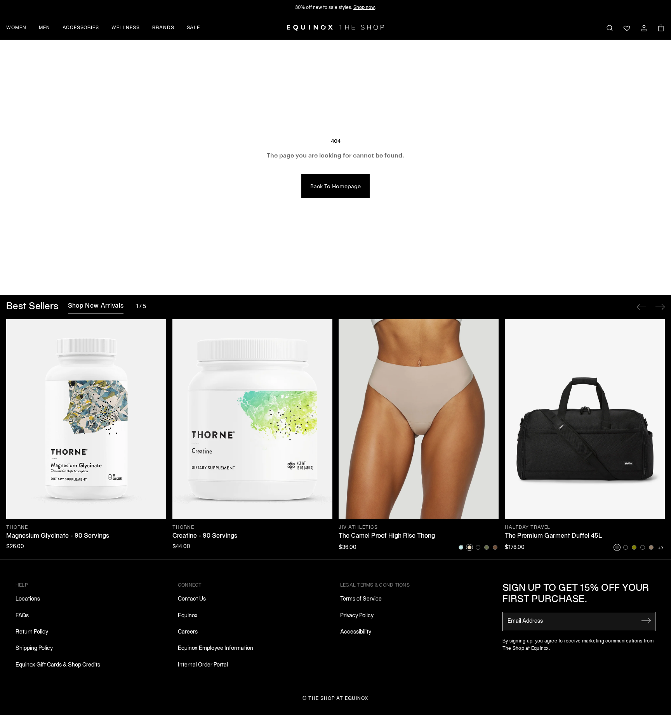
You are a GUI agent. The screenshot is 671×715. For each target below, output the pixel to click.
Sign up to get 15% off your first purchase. (575, 594)
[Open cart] (661, 28)
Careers (188, 632)
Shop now (364, 7)
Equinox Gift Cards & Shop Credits (58, 665)
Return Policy (32, 632)
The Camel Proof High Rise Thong (387, 536)
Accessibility (355, 632)
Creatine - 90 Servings (204, 536)
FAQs (22, 615)
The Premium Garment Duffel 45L (553, 536)
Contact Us (192, 599)
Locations (28, 599)
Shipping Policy (34, 648)
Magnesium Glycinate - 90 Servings (57, 536)
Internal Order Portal (203, 665)
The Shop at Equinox (338, 698)
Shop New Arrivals (95, 306)
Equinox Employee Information (215, 648)
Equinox (188, 615)
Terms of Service (361, 599)
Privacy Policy (357, 615)
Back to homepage (335, 186)
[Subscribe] (646, 621)
